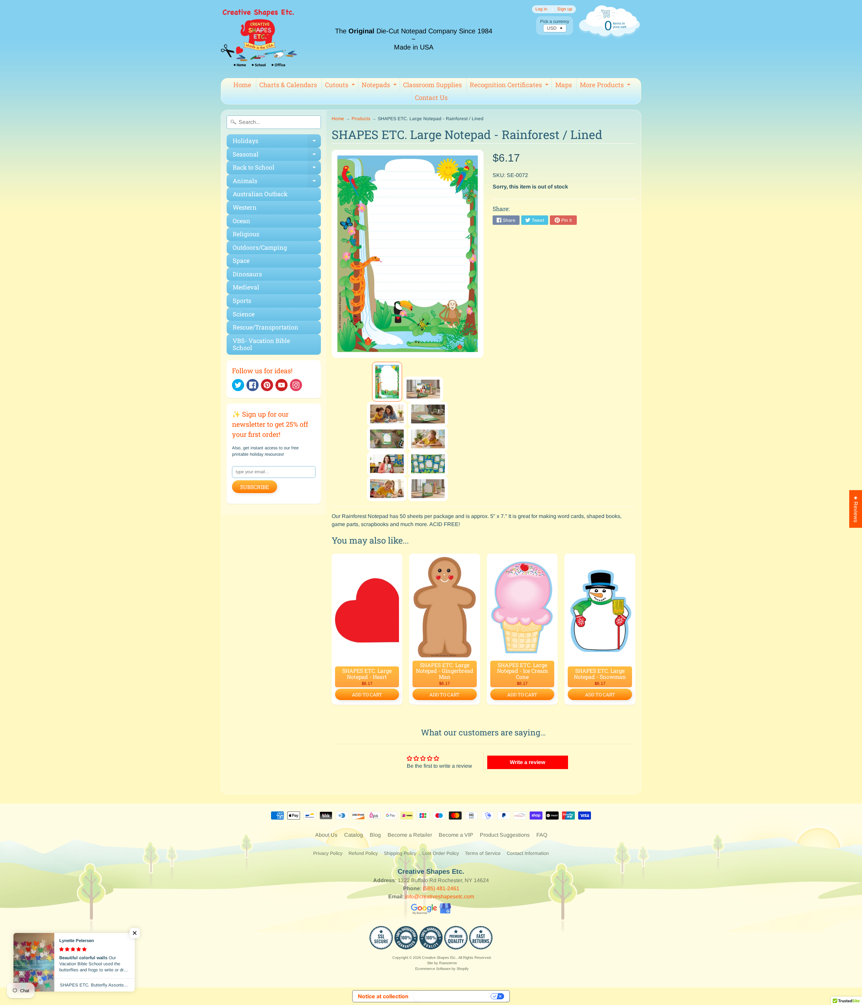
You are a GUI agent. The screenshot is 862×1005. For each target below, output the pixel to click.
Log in (541, 9)
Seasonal (277, 155)
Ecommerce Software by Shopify (442, 969)
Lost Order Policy (440, 853)
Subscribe (254, 486)
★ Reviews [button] (856, 508)
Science (244, 314)
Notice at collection (383, 996)
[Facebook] (252, 385)
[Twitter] (238, 385)
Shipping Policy (400, 853)
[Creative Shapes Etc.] (259, 39)
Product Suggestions (505, 835)
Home (242, 84)
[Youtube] (281, 385)
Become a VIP (456, 835)
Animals (277, 182)
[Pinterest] (267, 385)
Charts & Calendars (288, 84)
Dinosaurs (247, 274)
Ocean (241, 221)
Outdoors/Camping (260, 247)
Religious (246, 234)
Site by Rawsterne (442, 963)
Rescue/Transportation (265, 327)
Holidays (277, 142)
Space (241, 260)
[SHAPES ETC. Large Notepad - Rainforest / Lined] (387, 382)
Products (361, 118)
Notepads (380, 85)
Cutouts (341, 85)
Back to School (277, 168)
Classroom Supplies (432, 84)
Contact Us (431, 97)
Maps (563, 84)
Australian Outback (260, 194)
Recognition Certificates (510, 85)
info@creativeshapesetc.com (439, 896)
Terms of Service (483, 853)
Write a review (527, 762)
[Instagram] (296, 385)
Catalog (353, 835)
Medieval (246, 287)
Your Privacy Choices (453, 996)
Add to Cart (367, 694)
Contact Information (528, 853)
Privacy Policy (327, 853)
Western (245, 207)
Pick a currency (554, 21)
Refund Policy (363, 853)
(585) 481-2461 (441, 888)
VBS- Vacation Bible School (261, 344)
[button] (135, 933)
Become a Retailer (410, 835)
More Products (606, 85)
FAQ (541, 835)
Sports (242, 301)
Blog (375, 835)
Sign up (564, 9)
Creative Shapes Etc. (439, 958)
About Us (326, 835)
